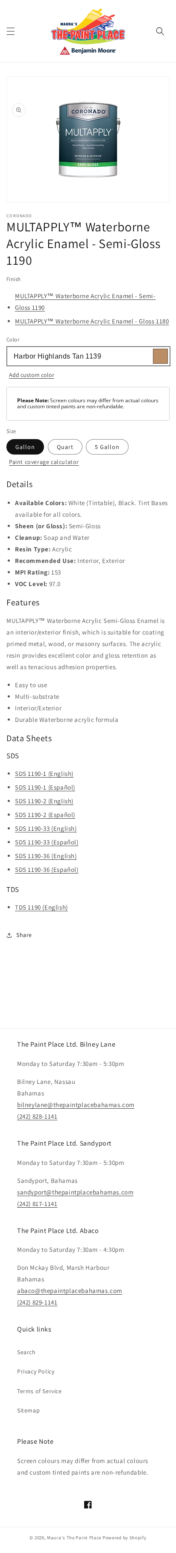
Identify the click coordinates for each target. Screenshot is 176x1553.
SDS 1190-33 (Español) (47, 842)
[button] (10, 31)
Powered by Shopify (125, 1538)
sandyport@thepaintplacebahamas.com (75, 1192)
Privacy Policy (35, 1371)
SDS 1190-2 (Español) (45, 815)
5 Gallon (107, 447)
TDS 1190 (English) (41, 907)
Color (12, 339)
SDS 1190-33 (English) (46, 828)
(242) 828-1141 (37, 1116)
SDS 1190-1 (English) (44, 773)
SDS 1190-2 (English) (44, 801)
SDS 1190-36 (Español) (47, 869)
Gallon (25, 447)
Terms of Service (39, 1391)
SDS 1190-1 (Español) (45, 787)
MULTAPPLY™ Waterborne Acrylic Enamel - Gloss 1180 (92, 321)
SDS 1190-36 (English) (46, 856)
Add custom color (31, 375)
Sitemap (28, 1410)
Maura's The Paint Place (74, 1538)
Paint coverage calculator (44, 462)
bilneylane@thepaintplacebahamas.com (76, 1105)
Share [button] (24, 935)
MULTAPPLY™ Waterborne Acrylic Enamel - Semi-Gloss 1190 (85, 301)
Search (26, 1352)
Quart (65, 447)
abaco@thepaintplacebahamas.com (69, 1291)
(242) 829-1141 (37, 1302)
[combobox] (88, 356)
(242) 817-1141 (37, 1204)
